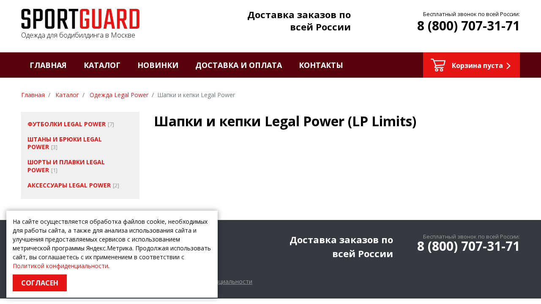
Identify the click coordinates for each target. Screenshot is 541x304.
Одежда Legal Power (119, 95)
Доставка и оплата (238, 65)
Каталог (102, 65)
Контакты (321, 65)
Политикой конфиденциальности (60, 266)
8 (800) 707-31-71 (468, 25)
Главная (48, 65)
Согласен (39, 283)
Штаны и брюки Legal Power (64, 143)
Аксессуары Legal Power (69, 185)
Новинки (157, 65)
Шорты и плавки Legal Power (66, 166)
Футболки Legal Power (66, 124)
